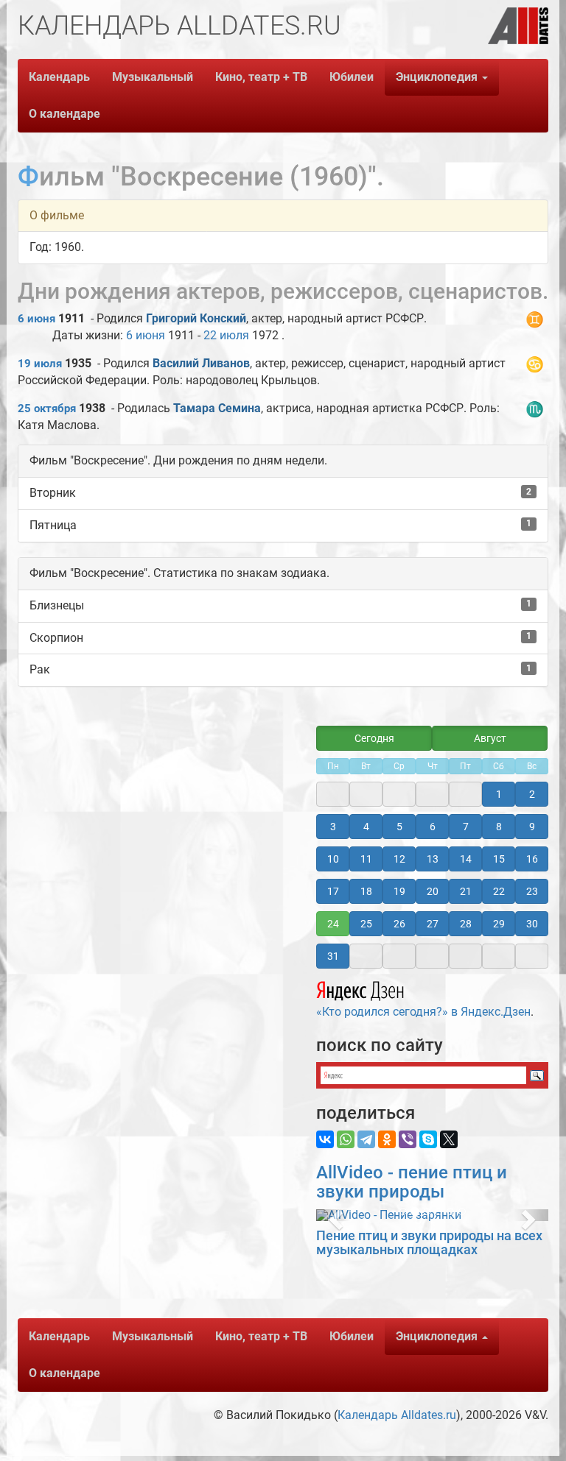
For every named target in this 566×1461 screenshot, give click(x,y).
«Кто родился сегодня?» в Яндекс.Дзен (423, 1012)
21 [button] (466, 891)
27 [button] (433, 924)
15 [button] (499, 859)
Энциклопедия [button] (438, 77)
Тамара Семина (217, 408)
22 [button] (499, 891)
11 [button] (366, 859)
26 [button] (399, 924)
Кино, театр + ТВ (261, 77)
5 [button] (399, 826)
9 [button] (532, 826)
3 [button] (333, 826)
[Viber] (407, 1139)
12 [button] (399, 859)
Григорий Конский (196, 318)
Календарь (59, 77)
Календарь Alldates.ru (397, 1415)
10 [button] (333, 859)
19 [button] (399, 891)
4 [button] (366, 826)
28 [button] (466, 924)
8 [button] (499, 826)
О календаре (64, 114)
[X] (449, 1139)
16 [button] (532, 859)
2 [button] (532, 794)
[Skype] (428, 1139)
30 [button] (532, 924)
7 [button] (466, 826)
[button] (333, 1215)
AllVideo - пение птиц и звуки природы (411, 1182)
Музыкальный (152, 77)
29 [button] (499, 924)
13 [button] (433, 859)
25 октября (47, 408)
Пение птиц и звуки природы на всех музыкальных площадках (429, 1243)
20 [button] (433, 891)
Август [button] (490, 738)
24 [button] (333, 924)
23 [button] (532, 891)
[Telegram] (366, 1139)
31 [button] (333, 956)
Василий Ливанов (201, 363)
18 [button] (366, 891)
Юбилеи (351, 77)
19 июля (40, 363)
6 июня (36, 318)
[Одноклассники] (387, 1139)
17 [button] (333, 891)
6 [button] (433, 826)
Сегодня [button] (374, 738)
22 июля (226, 335)
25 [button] (366, 924)
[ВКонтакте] (325, 1139)
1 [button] (499, 794)
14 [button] (466, 859)
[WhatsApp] (345, 1139)
